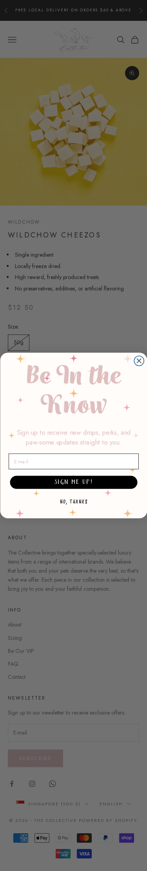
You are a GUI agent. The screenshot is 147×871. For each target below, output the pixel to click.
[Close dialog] (139, 361)
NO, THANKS (73, 502)
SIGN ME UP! (73, 482)
